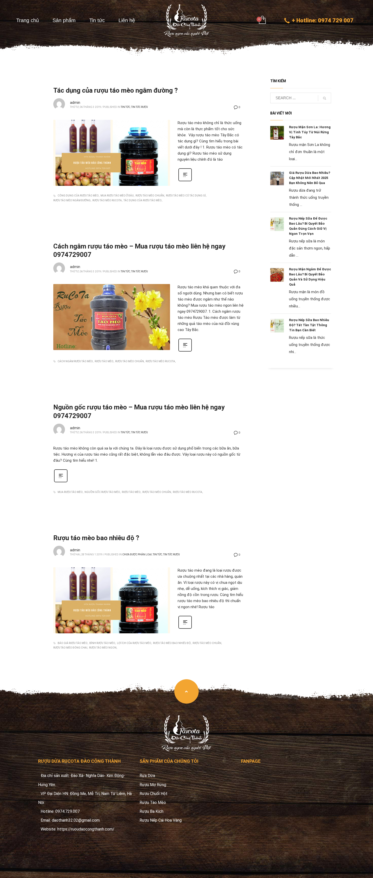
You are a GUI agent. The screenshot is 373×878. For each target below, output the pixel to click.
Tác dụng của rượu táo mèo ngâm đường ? (115, 90)
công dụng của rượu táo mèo (78, 195)
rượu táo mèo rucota (107, 200)
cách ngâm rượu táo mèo (75, 361)
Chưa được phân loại (137, 554)
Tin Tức (125, 107)
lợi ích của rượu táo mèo (134, 643)
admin (75, 103)
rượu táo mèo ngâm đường (72, 200)
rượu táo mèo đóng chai (70, 647)
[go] (324, 98)
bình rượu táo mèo (102, 643)
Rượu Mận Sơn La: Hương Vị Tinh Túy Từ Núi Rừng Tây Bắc (310, 132)
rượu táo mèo (104, 361)
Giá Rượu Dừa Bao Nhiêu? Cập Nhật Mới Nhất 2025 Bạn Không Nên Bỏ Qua (309, 178)
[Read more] (185, 181)
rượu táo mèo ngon (102, 647)
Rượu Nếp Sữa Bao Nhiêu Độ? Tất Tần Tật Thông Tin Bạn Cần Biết (309, 325)
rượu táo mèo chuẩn (149, 195)
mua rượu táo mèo (70, 492)
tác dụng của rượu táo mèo (143, 200)
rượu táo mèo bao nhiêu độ (172, 643)
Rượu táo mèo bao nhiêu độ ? (96, 538)
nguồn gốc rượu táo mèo (102, 492)
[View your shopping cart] (262, 20)
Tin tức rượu (139, 107)
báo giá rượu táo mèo (73, 643)
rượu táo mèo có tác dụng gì (186, 195)
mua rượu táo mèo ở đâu (117, 195)
